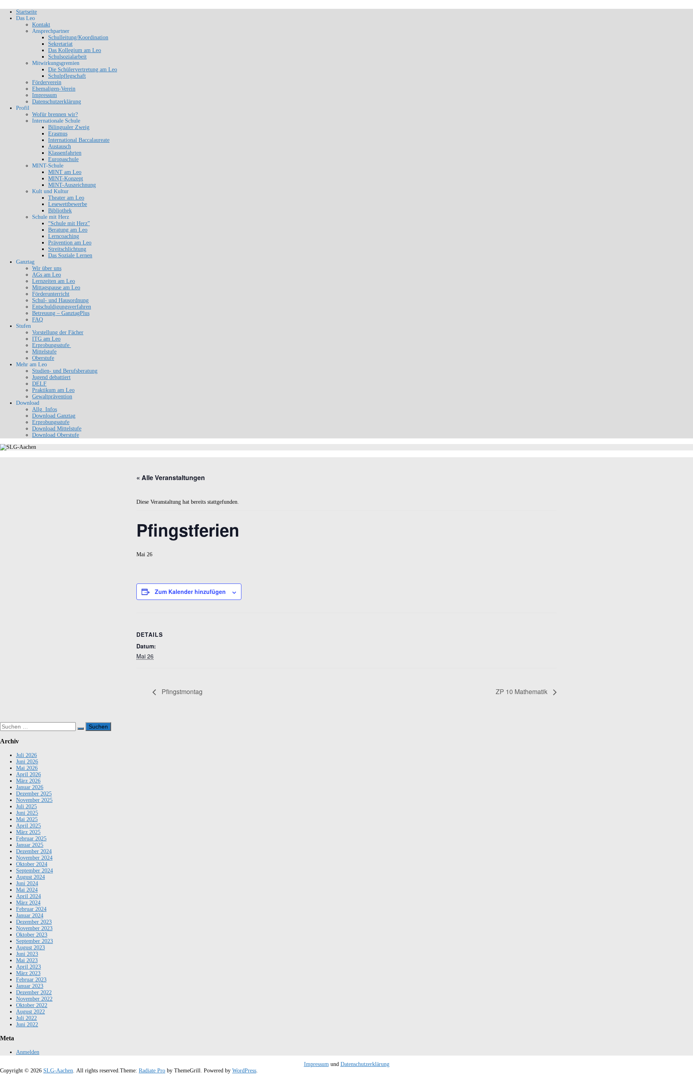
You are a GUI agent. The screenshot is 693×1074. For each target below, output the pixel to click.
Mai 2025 (27, 819)
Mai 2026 (27, 768)
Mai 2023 (27, 960)
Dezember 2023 (34, 922)
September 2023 (34, 941)
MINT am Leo (64, 172)
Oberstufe (43, 358)
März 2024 (28, 903)
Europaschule (63, 159)
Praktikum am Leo (53, 390)
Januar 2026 (29, 787)
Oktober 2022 (31, 1005)
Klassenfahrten (64, 153)
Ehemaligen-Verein (53, 89)
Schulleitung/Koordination (78, 37)
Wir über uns (46, 268)
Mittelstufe (44, 352)
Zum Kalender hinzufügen (190, 591)
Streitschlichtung (67, 249)
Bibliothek (60, 211)
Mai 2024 (27, 890)
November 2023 (34, 928)
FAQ (37, 320)
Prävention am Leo (69, 243)
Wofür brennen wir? (55, 114)
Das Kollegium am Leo (74, 50)
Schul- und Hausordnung (60, 300)
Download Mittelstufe (56, 429)
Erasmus (57, 134)
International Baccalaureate (78, 140)
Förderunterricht (50, 294)
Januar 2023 (29, 986)
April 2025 (28, 826)
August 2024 (30, 877)
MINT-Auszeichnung (72, 185)
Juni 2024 (27, 883)
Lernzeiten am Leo (53, 281)
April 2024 (28, 896)
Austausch (59, 146)
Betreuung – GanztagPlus (60, 313)
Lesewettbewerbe (67, 204)
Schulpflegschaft (67, 76)
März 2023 (28, 973)
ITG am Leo (46, 339)
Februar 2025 (31, 839)
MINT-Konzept (65, 179)
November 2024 (34, 858)
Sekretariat (60, 44)
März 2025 (28, 832)
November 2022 (34, 999)
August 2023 (30, 948)
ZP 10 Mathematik (522, 691)
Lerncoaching (63, 236)
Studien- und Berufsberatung (64, 371)
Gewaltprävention (52, 397)
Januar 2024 (29, 915)
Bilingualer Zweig (68, 127)
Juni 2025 (27, 813)
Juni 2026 (27, 762)
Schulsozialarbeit (67, 57)
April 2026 (28, 774)
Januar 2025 (29, 845)
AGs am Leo (46, 275)
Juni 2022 (27, 1025)
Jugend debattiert (51, 377)
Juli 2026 (26, 755)
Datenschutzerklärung (56, 102)
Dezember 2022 (34, 992)
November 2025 (34, 800)
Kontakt (41, 25)
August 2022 (30, 1012)
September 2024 (34, 871)
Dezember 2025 (34, 794)
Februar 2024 (31, 909)
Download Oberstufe (55, 435)
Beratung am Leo (67, 230)
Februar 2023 (31, 980)
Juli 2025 (26, 806)
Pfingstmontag (181, 691)
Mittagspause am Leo (56, 288)
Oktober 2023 (31, 935)
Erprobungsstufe (51, 345)
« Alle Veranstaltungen (170, 477)
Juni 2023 (27, 954)
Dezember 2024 (34, 851)
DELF (39, 384)
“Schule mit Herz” (69, 223)
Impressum (44, 95)
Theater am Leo (66, 198)
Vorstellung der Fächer (57, 332)
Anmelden (27, 1052)
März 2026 (28, 781)
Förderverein (46, 82)
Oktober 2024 (31, 864)
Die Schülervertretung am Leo (82, 70)
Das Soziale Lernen (70, 255)
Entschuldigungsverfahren (61, 307)
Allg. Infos (44, 409)
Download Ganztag (53, 416)
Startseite (26, 12)
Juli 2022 (26, 1018)
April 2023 (28, 967)
